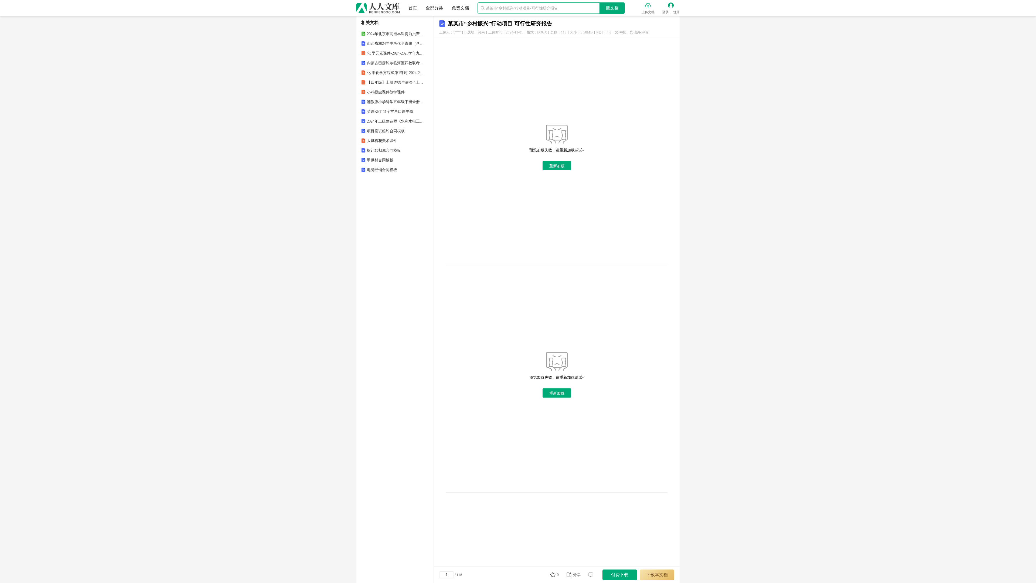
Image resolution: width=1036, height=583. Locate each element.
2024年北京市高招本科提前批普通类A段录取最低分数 (395, 34)
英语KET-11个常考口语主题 (390, 112)
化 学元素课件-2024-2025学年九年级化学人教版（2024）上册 (395, 53)
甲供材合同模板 (380, 160)
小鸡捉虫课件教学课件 (386, 92)
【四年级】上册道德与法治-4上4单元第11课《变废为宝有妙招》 (395, 82)
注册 (676, 12)
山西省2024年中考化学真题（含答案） (395, 44)
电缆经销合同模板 (382, 170)
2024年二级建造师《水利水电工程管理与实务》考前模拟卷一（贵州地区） (395, 121)
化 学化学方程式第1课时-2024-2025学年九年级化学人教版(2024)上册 (395, 73)
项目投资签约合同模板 (386, 131)
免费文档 (460, 8)
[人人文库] (378, 8)
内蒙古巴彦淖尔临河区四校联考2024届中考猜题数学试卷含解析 (395, 63)
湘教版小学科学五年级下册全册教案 (395, 102)
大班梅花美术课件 (382, 141)
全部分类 (434, 8)
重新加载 (556, 166)
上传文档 (648, 12)
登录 (665, 12)
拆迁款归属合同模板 (384, 150)
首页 (412, 8)
